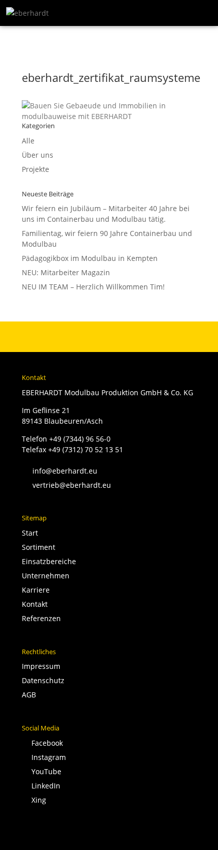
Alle (28, 140)
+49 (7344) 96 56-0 (80, 439)
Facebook (45, 743)
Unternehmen (45, 575)
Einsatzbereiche (49, 561)
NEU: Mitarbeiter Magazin (66, 272)
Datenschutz (43, 680)
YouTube (44, 771)
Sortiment (38, 547)
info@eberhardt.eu (59, 471)
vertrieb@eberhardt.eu (66, 485)
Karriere (36, 590)
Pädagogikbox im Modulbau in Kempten (90, 258)
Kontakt (35, 604)
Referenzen (41, 618)
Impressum (41, 666)
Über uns (37, 155)
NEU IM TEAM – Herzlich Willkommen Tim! (93, 286)
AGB (29, 694)
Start (30, 533)
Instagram (46, 757)
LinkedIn (43, 785)
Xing (36, 800)
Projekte (35, 169)
